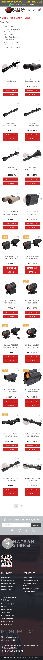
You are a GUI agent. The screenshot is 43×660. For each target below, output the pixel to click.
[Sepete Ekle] (10, 90)
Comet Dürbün (9, 39)
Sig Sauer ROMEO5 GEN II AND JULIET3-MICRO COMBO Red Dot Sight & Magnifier (10, 346)
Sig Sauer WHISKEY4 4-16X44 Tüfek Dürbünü (32, 479)
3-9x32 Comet (8, 45)
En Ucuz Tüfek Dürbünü (12, 29)
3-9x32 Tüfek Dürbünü (11, 37)
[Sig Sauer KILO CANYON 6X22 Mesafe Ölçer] (32, 200)
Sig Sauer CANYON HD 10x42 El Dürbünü (10, 213)
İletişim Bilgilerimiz (7, 580)
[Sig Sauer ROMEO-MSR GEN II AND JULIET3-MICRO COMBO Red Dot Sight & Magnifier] (10, 244)
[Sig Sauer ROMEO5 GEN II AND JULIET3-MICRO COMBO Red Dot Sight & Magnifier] (10, 333)
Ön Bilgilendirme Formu (9, 615)
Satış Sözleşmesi (7, 618)
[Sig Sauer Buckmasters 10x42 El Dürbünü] (32, 66)
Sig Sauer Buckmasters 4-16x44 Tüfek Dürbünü (32, 169)
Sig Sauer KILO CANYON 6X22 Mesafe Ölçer (32, 213)
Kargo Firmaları (6, 609)
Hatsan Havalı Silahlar (30, 580)
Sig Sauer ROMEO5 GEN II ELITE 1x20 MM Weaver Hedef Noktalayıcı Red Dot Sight (32, 346)
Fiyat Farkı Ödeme (7, 586)
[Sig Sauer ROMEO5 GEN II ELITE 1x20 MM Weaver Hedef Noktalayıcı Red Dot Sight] (32, 333)
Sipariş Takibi (5, 612)
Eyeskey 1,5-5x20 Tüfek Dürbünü (11, 80)
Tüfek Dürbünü (9, 26)
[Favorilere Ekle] (18, 60)
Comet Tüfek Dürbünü (11, 42)
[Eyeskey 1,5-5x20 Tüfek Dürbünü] (10, 66)
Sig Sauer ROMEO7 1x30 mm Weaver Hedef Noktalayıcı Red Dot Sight (11, 391)
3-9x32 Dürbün (9, 34)
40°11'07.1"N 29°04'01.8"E (13, 651)
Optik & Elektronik (29, 591)
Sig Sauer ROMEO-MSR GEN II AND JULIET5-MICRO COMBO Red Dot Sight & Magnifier (32, 257)
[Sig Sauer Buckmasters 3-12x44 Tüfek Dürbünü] (10, 111)
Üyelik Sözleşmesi (7, 621)
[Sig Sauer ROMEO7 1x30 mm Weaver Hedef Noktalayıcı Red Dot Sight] (10, 377)
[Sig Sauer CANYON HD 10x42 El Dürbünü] (10, 200)
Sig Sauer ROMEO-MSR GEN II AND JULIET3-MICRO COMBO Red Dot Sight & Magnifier (11, 257)
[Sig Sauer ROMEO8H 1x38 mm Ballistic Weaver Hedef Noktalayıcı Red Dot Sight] (32, 377)
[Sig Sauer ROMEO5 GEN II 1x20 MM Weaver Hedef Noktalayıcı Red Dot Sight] (32, 288)
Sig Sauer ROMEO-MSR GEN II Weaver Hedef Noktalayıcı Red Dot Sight (11, 302)
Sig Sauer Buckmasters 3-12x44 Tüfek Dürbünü (10, 124)
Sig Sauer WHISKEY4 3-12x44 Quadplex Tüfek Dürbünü (10, 479)
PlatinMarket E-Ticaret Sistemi (15, 658)
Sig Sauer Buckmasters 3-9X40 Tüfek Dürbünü (32, 124)
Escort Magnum (28, 577)
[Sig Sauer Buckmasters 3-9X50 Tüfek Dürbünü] (10, 155)
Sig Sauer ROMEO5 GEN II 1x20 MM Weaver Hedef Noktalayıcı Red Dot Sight (32, 302)
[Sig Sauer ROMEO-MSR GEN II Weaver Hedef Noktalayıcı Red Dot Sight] (10, 288)
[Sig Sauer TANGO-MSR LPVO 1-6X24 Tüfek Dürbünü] (10, 421)
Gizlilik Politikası (6, 624)
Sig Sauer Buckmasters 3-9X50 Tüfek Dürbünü (11, 169)
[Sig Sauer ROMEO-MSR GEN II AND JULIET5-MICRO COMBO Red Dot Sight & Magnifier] (32, 244)
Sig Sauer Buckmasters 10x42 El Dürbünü (32, 80)
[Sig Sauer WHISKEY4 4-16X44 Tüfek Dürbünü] (32, 466)
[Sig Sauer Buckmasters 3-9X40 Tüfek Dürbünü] (32, 111)
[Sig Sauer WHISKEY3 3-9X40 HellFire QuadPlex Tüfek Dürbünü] (32, 421)
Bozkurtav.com (6, 589)
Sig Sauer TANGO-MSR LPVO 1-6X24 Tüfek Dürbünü (11, 435)
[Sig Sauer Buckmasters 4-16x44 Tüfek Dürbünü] (32, 155)
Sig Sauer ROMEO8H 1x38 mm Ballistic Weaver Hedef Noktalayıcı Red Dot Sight (32, 391)
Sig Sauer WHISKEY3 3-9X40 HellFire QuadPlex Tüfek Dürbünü (32, 435)
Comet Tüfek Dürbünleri (12, 47)
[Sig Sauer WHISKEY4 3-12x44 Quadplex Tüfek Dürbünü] (10, 466)
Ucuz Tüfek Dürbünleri (11, 32)
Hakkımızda (5, 577)
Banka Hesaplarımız (8, 583)
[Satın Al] (10, 94)
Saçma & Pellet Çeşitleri (31, 588)
